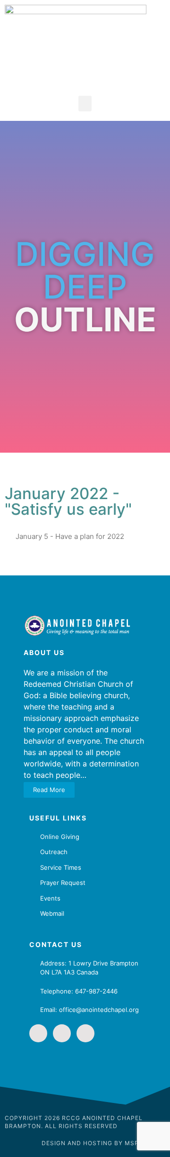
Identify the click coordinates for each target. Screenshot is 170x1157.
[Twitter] (62, 1033)
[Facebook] (38, 1033)
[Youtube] (85, 1033)
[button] (85, 103)
